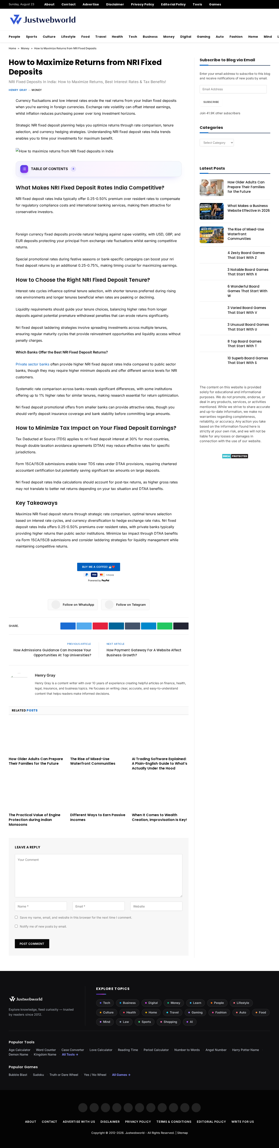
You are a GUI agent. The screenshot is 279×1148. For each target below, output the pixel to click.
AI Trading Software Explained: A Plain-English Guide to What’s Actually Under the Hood (159, 764)
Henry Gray (18, 90)
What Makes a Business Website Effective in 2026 (249, 208)
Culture (49, 36)
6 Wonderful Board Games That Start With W (247, 291)
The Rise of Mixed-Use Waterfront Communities (92, 761)
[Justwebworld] (43, 20)
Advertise (91, 4)
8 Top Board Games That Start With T (245, 343)
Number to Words (187, 1050)
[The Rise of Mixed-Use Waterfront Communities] (98, 737)
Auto (220, 36)
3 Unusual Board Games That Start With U (248, 326)
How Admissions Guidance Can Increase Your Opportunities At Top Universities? (52, 652)
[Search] (268, 4)
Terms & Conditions (174, 1121)
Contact (68, 4)
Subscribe (211, 102)
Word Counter (46, 1050)
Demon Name (18, 1054)
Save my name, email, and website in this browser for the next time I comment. (76, 917)
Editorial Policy (173, 4)
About (49, 4)
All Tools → (70, 1054)
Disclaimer (115, 4)
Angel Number (216, 1050)
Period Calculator (156, 1050)
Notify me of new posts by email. (43, 926)
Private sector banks (32, 364)
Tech (133, 36)
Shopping (170, 1021)
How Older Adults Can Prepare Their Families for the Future (36, 761)
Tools (197, 4)
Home (253, 36)
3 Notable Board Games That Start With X (248, 271)
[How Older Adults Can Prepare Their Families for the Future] (37, 737)
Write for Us (242, 1121)
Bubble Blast (18, 1074)
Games (215, 4)
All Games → (121, 1074)
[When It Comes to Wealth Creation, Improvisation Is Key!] (160, 793)
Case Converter (72, 1050)
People (14, 36)
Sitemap (182, 1132)
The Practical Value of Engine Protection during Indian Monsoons (34, 820)
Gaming (203, 36)
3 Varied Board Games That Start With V (247, 310)
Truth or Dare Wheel (63, 1074)
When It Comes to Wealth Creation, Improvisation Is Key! (159, 817)
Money (169, 36)
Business (150, 36)
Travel (100, 36)
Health (117, 36)
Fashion (236, 36)
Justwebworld (135, 1132)
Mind (268, 36)
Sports (31, 36)
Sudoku (38, 1074)
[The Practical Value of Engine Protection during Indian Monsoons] (37, 793)
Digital (185, 36)
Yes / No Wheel (95, 1074)
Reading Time (128, 1050)
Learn (197, 1003)
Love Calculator (101, 1050)
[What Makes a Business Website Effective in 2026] (212, 211)
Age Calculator (19, 1050)
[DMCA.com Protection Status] (235, 457)
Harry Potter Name (245, 1050)
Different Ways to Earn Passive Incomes (97, 817)
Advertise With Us (79, 1121)
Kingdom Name (45, 1054)
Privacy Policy (142, 4)
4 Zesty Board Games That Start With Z (246, 255)
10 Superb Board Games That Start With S (248, 360)
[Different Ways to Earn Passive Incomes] (98, 793)
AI (191, 1021)
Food (85, 36)
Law (126, 1021)
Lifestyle (68, 36)
